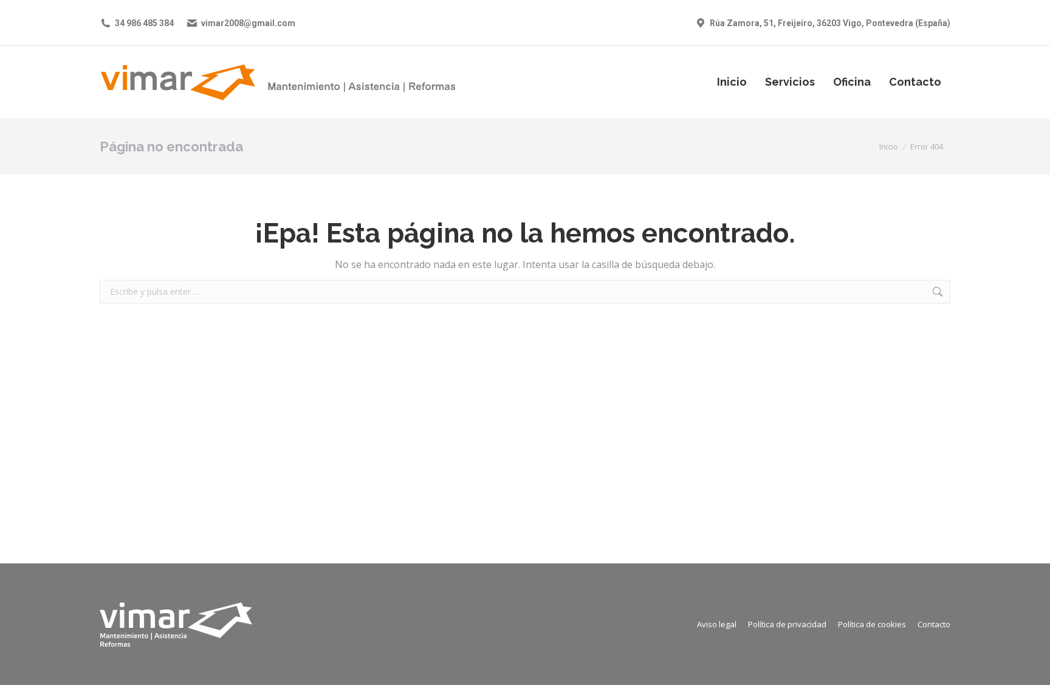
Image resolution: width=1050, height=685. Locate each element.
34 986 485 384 (144, 23)
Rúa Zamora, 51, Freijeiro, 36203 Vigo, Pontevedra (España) (830, 23)
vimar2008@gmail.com (248, 23)
